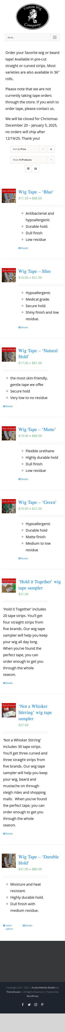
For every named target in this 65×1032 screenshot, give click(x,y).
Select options (9, 927)
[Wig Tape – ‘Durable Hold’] (9, 861)
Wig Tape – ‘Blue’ (36, 192)
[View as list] (35, 168)
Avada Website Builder (44, 987)
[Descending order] (51, 149)
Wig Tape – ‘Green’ (37, 502)
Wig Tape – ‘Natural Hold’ (38, 353)
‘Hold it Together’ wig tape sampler (39, 584)
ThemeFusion (13, 991)
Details (24, 248)
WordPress (32, 996)
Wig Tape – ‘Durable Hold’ (38, 859)
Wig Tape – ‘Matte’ (37, 429)
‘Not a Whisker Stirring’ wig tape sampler (35, 712)
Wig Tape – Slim (34, 271)
